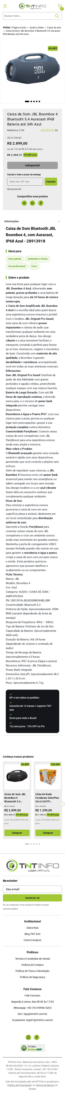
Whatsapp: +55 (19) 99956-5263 (32, 1007)
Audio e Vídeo (37, 27)
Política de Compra (32, 964)
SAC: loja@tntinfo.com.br (32, 1013)
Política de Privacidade (19, 1085)
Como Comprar (32, 940)
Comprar (17, 832)
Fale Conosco (32, 995)
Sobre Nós (33, 927)
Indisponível (32, 165)
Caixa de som (54, 27)
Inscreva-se (32, 897)
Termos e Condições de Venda (32, 958)
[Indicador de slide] (27, 101)
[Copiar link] (24, 203)
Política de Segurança (32, 977)
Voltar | (7, 27)
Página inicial (19, 27)
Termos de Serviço (45, 1085)
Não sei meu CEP (14, 189)
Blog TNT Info (33, 934)
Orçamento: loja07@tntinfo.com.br (32, 1020)
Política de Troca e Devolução (32, 971)
